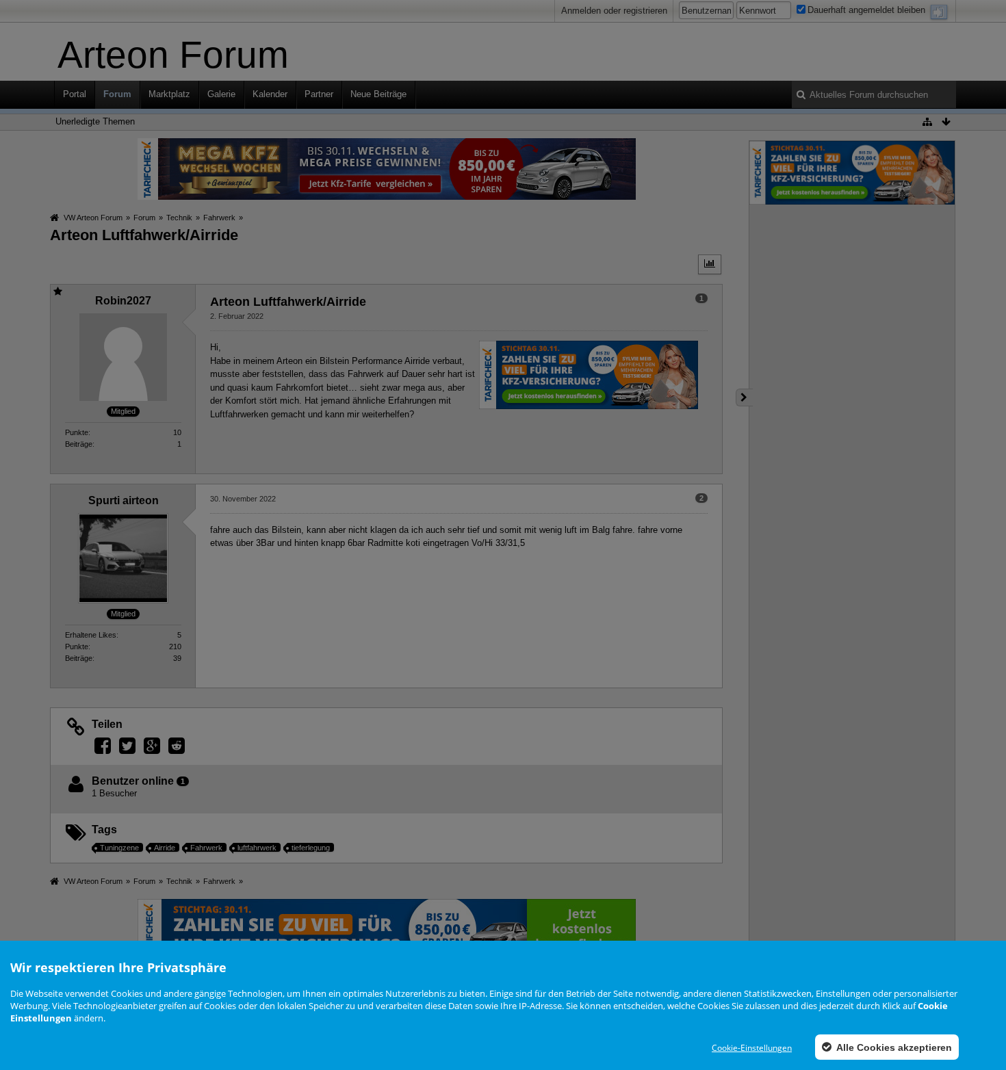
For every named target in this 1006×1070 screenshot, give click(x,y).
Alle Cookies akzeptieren (893, 1047)
